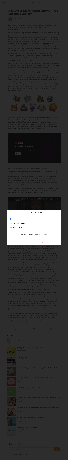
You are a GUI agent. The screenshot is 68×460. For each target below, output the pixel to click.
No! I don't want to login (50, 241)
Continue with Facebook (19, 219)
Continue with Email (18, 227)
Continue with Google (18, 223)
